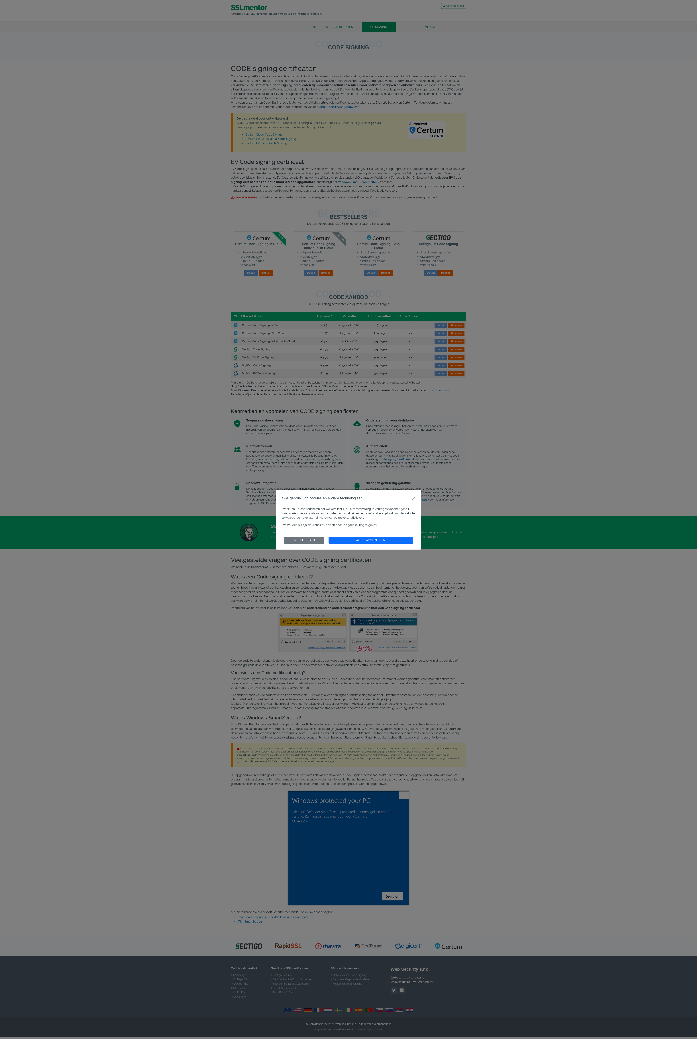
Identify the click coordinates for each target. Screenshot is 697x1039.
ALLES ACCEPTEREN (370, 540)
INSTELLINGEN (304, 540)
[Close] (414, 498)
